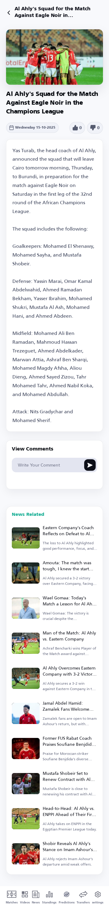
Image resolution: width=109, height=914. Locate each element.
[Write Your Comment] (90, 465)
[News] (9, 12)
